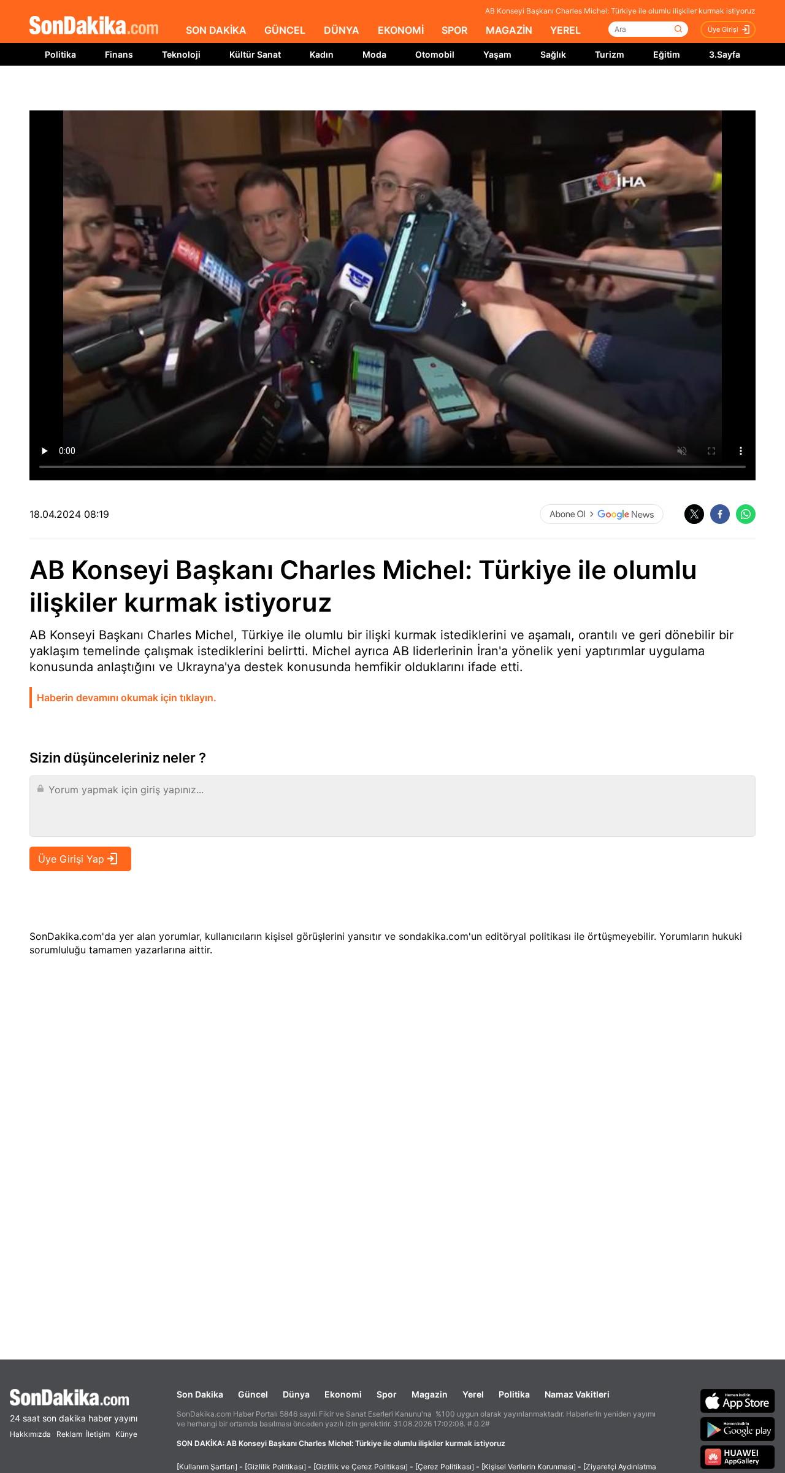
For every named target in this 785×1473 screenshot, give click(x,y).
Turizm (609, 54)
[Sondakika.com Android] (737, 1428)
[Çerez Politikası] (444, 1466)
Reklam (69, 1434)
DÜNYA (341, 30)
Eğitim (666, 54)
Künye (126, 1434)
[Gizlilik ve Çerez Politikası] (360, 1466)
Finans (119, 54)
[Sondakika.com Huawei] (737, 1457)
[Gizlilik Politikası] (275, 1466)
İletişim (98, 1434)
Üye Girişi (723, 29)
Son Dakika (200, 1394)
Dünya (296, 1394)
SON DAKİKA (216, 30)
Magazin (430, 1394)
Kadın (322, 54)
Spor (387, 1394)
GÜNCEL (284, 30)
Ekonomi (343, 1394)
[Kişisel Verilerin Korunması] (528, 1466)
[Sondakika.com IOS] (737, 1400)
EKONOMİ (401, 30)
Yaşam (497, 54)
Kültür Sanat (255, 54)
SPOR (454, 30)
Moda (374, 54)
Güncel (253, 1394)
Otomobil (434, 54)
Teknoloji (181, 54)
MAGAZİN (509, 30)
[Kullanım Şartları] (207, 1466)
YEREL (565, 30)
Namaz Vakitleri (577, 1394)
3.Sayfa (724, 54)
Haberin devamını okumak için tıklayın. (126, 697)
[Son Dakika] (93, 26)
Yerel (473, 1394)
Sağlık (553, 54)
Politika (60, 54)
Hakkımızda (30, 1434)
